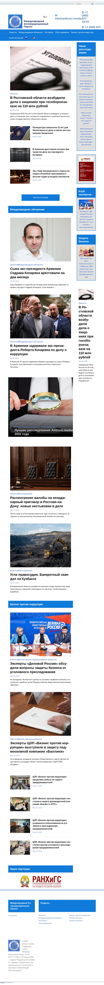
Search (92, 4)
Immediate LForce (9, 982)
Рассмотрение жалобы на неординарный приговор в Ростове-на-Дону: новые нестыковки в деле (38, 502)
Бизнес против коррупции (82, 32)
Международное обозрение (31, 32)
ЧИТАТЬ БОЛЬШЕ (40, 198)
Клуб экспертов (16, 38)
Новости (13, 32)
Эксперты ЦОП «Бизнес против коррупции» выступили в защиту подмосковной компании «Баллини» (39, 747)
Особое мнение (75, 918)
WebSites (26, 952)
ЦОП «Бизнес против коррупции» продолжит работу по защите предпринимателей (50, 780)
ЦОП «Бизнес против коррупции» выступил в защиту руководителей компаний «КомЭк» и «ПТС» (52, 801)
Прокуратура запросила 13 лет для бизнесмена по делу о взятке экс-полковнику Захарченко (52, 130)
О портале (12, 915)
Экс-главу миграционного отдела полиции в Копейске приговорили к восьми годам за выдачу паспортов (51, 174)
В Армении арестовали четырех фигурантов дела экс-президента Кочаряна (51, 152)
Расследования (62, 32)
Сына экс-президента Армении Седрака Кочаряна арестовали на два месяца (37, 273)
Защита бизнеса (29, 427)
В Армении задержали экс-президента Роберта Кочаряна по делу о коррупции (38, 350)
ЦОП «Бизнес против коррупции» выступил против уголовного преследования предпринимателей (52, 845)
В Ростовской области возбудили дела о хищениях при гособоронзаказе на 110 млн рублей (39, 102)
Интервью (49, 32)
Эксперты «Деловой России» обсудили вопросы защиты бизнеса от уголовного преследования (38, 668)
